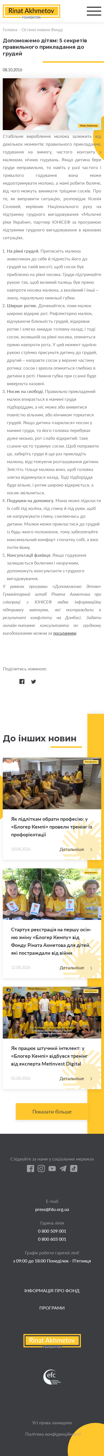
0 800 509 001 (52, 1230)
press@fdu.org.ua (52, 1209)
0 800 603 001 (52, 1239)
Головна (10, 29)
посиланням (64, 633)
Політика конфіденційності (53, 1434)
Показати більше (52, 1111)
